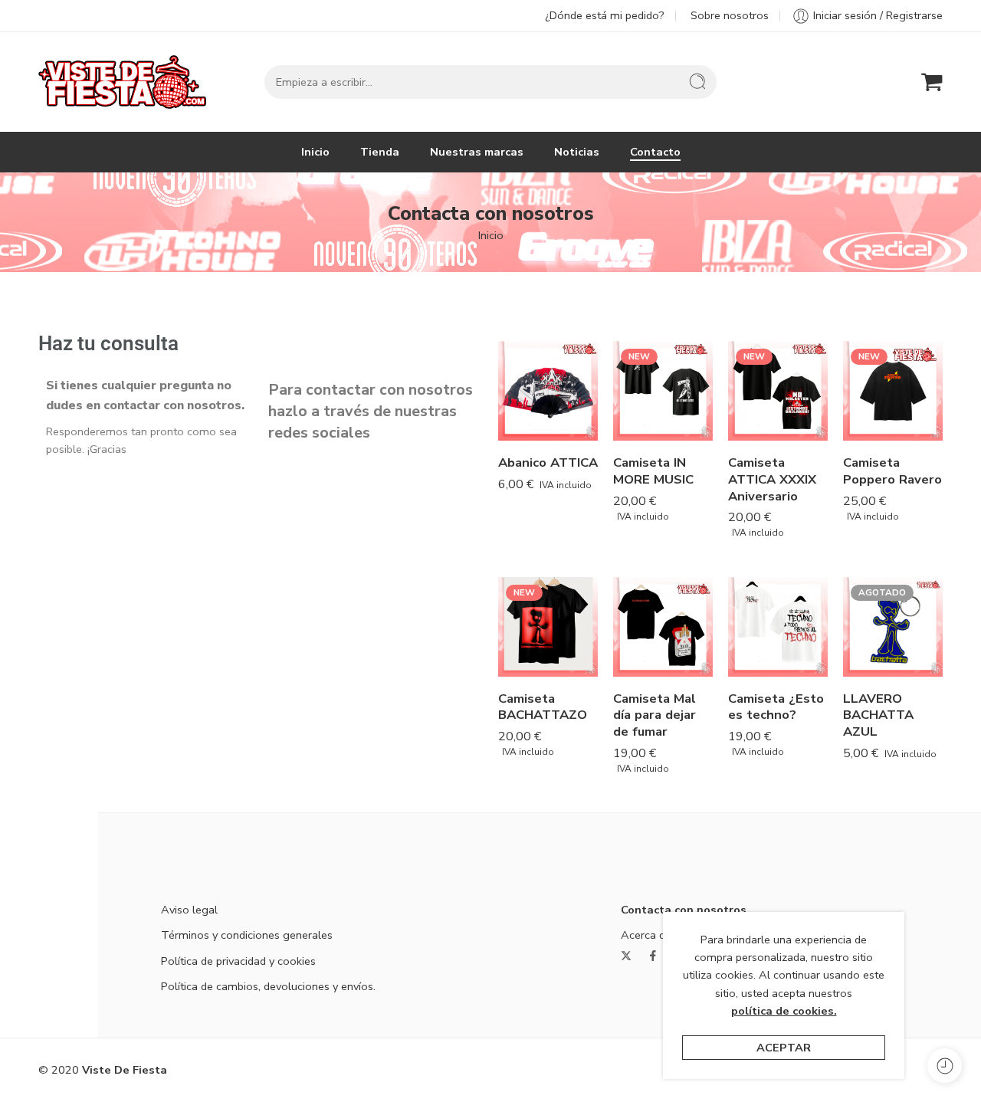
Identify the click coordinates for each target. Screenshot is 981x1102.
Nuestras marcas (476, 151)
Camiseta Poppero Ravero (892, 471)
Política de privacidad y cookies (238, 961)
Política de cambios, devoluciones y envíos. (268, 986)
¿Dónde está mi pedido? (604, 15)
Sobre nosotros (730, 15)
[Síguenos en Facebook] (653, 955)
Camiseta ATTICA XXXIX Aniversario (772, 479)
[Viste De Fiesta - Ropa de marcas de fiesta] (122, 82)
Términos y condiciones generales (247, 935)
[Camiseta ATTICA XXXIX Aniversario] (778, 391)
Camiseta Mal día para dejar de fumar (654, 715)
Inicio (315, 151)
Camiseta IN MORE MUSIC (653, 471)
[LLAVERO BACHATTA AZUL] (893, 627)
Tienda (379, 151)
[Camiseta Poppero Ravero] (893, 391)
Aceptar (783, 1047)
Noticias (576, 151)
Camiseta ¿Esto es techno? (776, 707)
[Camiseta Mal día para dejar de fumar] (663, 627)
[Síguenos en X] (626, 955)
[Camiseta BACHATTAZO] (548, 627)
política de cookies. (784, 1010)
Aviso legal (189, 909)
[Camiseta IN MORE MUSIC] (663, 391)
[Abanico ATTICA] (548, 391)
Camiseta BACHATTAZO (542, 707)
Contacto (655, 151)
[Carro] (932, 82)
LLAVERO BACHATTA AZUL (878, 715)
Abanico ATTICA (548, 462)
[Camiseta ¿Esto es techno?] (778, 627)
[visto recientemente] (944, 1065)
